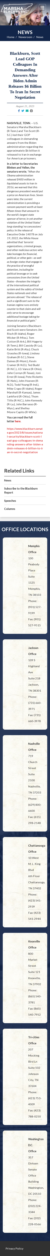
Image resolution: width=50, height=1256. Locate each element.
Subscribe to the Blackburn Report (21, 490)
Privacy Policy (14, 1248)
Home (10, 37)
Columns (9, 508)
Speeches (10, 500)
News (25, 32)
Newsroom (25, 37)
